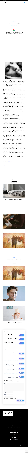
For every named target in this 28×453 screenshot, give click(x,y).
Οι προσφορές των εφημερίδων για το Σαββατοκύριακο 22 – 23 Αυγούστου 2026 (14, 199)
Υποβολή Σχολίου (20, 400)
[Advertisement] (14, 11)
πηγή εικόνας (5, 165)
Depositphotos (16, 439)
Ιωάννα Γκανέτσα (14, 25)
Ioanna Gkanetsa (10, 338)
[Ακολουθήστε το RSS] (17, 425)
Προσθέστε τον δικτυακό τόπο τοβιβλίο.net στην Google (14, 32)
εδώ (22, 445)
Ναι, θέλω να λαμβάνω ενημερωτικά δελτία (10, 398)
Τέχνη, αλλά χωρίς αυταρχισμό (14, 281)
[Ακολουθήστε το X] (12, 425)
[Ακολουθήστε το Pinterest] (15, 181)
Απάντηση (21, 343)
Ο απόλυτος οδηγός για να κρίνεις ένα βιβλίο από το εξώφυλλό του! (14, 322)
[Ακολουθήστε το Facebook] (11, 181)
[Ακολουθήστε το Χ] (13, 181)
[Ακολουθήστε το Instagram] (16, 181)
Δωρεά (20, 414)
